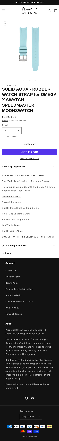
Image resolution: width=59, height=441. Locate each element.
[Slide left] (23, 80)
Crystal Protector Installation (19, 301)
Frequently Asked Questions (19, 289)
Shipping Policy (13, 277)
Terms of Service (13, 314)
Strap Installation (13, 295)
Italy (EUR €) (28, 416)
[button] (3, 11)
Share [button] (8, 253)
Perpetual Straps (32, 436)
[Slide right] (36, 80)
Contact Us (10, 270)
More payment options (29, 158)
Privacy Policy (12, 308)
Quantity (5, 125)
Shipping (5, 120)
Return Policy (11, 283)
